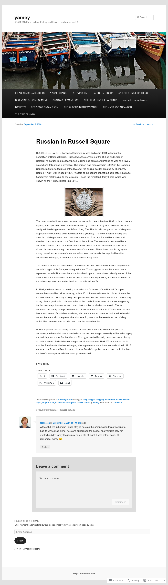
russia (80, 402)
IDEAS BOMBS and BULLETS (30, 92)
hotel (52, 402)
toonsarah (45, 422)
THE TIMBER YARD (25, 114)
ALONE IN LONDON (103, 92)
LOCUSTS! (20, 107)
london (58, 402)
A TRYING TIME (81, 92)
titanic (87, 402)
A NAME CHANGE (59, 92)
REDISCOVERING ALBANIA (45, 107)
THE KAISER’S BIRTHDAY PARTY (80, 107)
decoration (110, 399)
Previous (138, 124)
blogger (91, 399)
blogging (100, 399)
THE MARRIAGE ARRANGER (117, 107)
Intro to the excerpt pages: (135, 100)
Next (150, 124)
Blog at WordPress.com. (84, 573)
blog (85, 399)
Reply (45, 446)
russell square (69, 402)
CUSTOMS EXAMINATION (65, 100)
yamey (22, 17)
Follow (20, 540)
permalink (117, 402)
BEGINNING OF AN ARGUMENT (31, 100)
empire (45, 402)
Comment (120, 502)
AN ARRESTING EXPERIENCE (133, 92)
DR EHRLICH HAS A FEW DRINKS (100, 100)
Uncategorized (65, 399)
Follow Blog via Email (26, 521)
